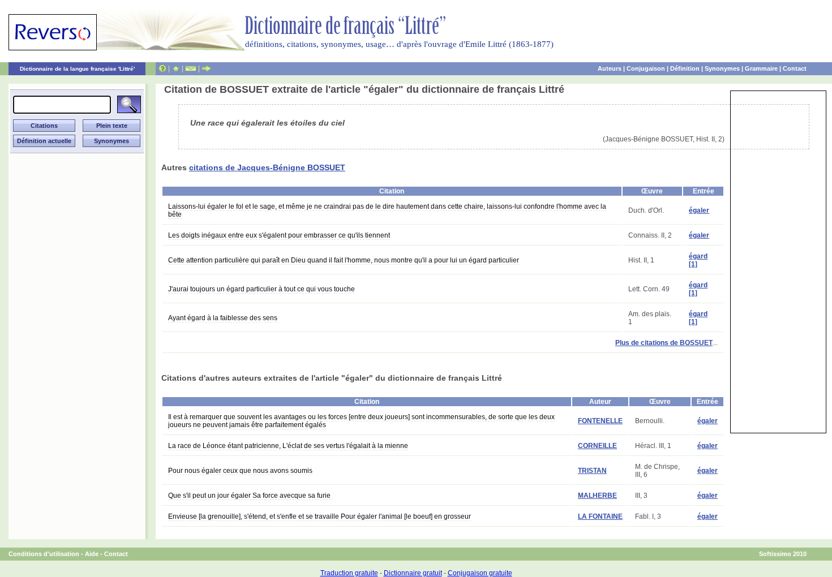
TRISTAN (592, 471)
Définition (685, 68)
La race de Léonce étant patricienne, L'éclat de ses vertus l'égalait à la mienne (288, 446)
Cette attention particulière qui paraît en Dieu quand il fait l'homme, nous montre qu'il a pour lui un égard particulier (343, 260)
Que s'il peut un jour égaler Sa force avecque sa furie (249, 496)
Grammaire (761, 68)
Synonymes (722, 68)
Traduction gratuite (349, 573)
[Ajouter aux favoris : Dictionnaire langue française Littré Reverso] (175, 68)
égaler (699, 210)
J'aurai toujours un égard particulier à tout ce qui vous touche (261, 289)
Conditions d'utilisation (43, 553)
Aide (91, 553)
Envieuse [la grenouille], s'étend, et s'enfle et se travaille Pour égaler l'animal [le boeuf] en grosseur (319, 516)
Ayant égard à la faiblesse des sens (222, 318)
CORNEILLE (597, 446)
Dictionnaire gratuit (413, 573)
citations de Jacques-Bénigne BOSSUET (267, 167)
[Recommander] (206, 68)
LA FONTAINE (600, 516)
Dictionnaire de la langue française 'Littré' (77, 69)
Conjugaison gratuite (480, 573)
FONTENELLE (600, 421)
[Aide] (162, 68)
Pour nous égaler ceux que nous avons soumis (240, 471)
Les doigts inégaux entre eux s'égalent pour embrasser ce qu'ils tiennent (279, 235)
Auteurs (609, 68)
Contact (795, 68)
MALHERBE (597, 496)
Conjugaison (646, 68)
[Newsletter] (190, 68)
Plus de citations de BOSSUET (664, 343)
